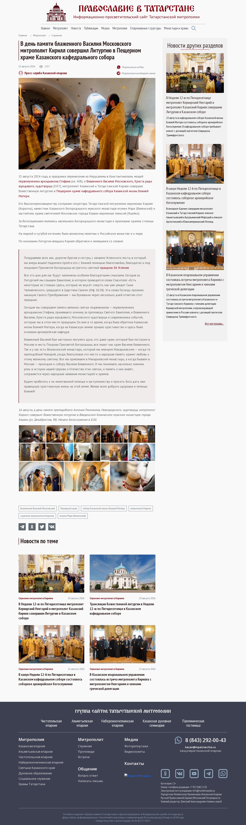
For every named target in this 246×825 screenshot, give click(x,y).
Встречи (84, 757)
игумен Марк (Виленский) (73, 515)
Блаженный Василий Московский (37, 508)
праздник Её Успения (114, 268)
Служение (57, 35)
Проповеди (86, 751)
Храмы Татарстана (32, 784)
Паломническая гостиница (193, 723)
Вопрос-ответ (88, 775)
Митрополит (60, 28)
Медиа (105, 28)
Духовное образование (35, 773)
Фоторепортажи (136, 746)
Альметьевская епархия (82, 723)
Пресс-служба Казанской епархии (45, 73)
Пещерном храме (68, 191)
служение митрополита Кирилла (37, 515)
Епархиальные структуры (145, 28)
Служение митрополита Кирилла (36, 598)
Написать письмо (90, 781)
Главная (23, 35)
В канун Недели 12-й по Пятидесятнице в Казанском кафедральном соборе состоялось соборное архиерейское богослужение (50, 679)
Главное (45, 28)
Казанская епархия (32, 746)
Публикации (91, 28)
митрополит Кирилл (140, 508)
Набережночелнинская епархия (117, 723)
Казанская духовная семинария (157, 723)
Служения (85, 746)
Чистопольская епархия (51, 723)
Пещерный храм (68, 508)
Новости (76, 28)
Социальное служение (34, 778)
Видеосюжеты (134, 751)
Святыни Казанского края (37, 768)
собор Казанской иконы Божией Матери (104, 508)
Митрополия (119, 28)
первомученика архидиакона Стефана (44, 181)
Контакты (134, 763)
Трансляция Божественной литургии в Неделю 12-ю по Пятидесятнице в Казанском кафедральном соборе (122, 609)
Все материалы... (214, 323)
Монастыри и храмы (176, 28)
